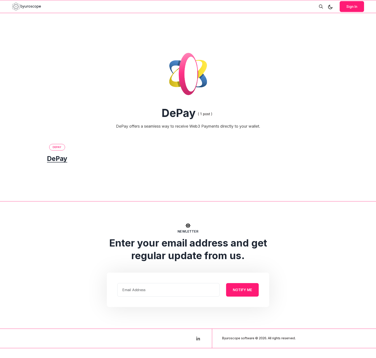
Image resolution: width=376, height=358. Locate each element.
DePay (57, 147)
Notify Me (242, 290)
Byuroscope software (238, 338)
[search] (320, 6)
